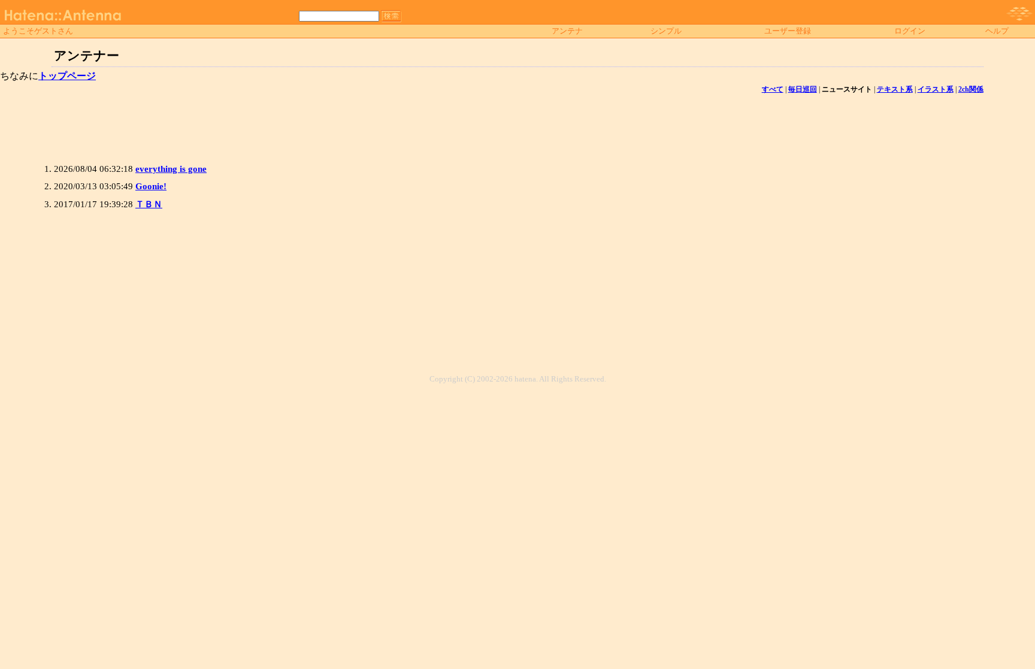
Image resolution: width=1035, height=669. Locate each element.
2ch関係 (970, 89)
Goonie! (151, 186)
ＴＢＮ (148, 204)
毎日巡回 (802, 89)
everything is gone (171, 169)
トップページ (67, 76)
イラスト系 (936, 89)
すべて (772, 89)
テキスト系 (895, 89)
